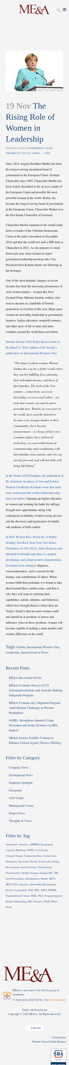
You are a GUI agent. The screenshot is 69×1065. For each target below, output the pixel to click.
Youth (9, 907)
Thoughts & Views (17, 153)
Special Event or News (34, 652)
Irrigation (24, 884)
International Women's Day (43, 647)
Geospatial (15, 790)
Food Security (13, 873)
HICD (52, 878)
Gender (20, 647)
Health (44, 878)
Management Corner (40, 148)
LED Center (16, 798)
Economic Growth (28, 861)
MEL (36, 890)
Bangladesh (47, 844)
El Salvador (45, 861)
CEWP (29, 850)
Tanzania (37, 901)
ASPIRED (34, 844)
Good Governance (15, 878)
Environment (12, 867)
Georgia (34, 873)
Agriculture (12, 844)
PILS (40, 895)
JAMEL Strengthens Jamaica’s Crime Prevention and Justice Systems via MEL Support (33, 725)
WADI (47, 901)
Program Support (53, 895)
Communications (33, 855)
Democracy (11, 861)
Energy (55, 861)
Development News (21, 775)
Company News (19, 767)
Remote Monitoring (16, 901)
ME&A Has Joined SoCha (25, 678)
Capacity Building (15, 850)
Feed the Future (29, 867)
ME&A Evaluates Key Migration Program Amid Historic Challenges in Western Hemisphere (34, 708)
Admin (35, 153)
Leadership (12, 652)
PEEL (34, 895)
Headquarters (32, 878)
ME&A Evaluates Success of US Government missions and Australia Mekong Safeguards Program (35, 690)
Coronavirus (49, 855)
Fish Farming (45, 867)
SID (30, 901)
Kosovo (10, 890)
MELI (44, 890)
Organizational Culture (18, 895)
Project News (17, 813)
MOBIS (52, 890)
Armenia (23, 844)
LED (30, 890)
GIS (56, 873)
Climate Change (14, 855)
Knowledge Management (43, 884)
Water (54, 901)
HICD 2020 (12, 884)
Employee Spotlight (20, 783)
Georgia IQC (46, 873)
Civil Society (41, 850)
